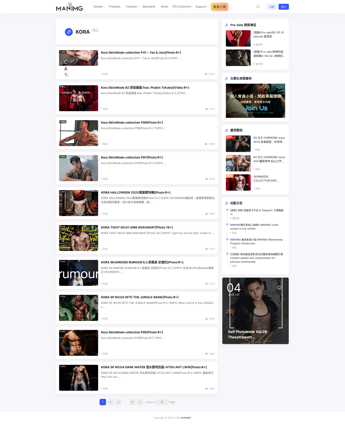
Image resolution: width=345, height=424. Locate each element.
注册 (271, 6)
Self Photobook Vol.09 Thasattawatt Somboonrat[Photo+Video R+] (254, 337)
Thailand (114, 6)
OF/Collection (181, 6)
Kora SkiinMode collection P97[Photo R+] (132, 157)
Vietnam (131, 6)
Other (164, 6)
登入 (283, 6)
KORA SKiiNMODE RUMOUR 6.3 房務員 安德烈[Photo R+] (142, 262)
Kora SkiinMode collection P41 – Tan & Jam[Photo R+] (141, 52)
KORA (62, 52)
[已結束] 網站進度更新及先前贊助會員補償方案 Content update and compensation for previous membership (256, 258)
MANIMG (186, 417)
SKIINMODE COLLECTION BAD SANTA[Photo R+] (265, 179)
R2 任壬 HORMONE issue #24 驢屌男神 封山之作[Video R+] (269, 159)
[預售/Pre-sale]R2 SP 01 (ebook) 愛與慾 (269, 34)
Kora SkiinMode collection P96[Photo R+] (132, 332)
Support (201, 6)
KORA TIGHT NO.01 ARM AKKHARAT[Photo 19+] (137, 227)
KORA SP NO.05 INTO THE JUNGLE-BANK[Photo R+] (140, 297)
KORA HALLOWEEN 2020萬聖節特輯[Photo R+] (136, 192)
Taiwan (98, 6)
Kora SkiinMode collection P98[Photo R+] (132, 122)
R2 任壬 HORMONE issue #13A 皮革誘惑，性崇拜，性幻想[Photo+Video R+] (269, 140)
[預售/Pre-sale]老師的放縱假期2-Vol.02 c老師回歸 (268, 54)
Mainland (149, 6)
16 (132, 402)
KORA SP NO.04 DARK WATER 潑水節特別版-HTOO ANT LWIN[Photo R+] (154, 367)
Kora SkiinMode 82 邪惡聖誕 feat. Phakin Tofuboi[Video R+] (145, 87)
